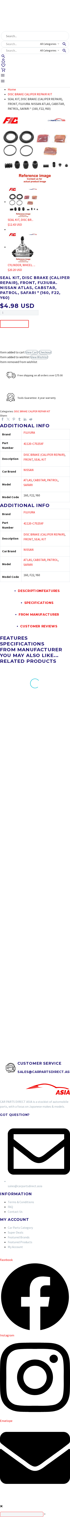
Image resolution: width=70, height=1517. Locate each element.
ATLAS (28, 480)
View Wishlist (39, 357)
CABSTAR (39, 480)
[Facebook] (2, 419)
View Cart (31, 352)
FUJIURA (29, 432)
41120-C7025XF (34, 444)
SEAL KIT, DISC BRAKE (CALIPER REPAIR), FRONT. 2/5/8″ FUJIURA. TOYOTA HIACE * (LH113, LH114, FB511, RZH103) (53, 757)
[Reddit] (30, 419)
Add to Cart (14, 324)
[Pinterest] (13, 419)
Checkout (45, 352)
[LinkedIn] (25, 419)
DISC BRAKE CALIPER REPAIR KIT (30, 94)
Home (12, 89)
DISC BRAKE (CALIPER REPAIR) (44, 455)
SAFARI (28, 485)
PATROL (52, 480)
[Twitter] (8, 419)
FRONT (28, 459)
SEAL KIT (40, 459)
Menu (2, 75)
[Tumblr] (19, 419)
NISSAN (29, 470)
